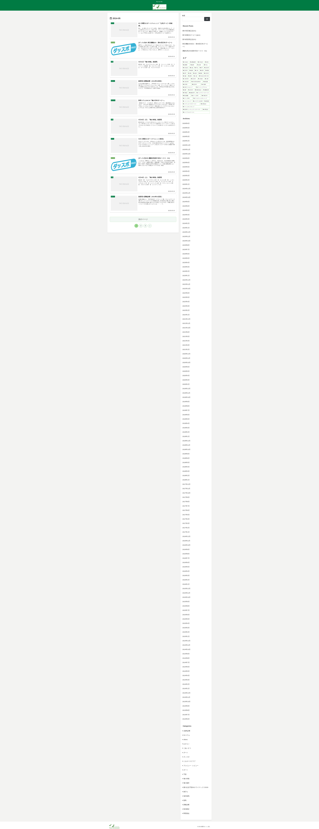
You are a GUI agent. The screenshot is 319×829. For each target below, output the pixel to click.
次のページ (143, 219)
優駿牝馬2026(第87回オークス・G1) (194, 51)
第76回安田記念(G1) (189, 39)
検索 (183, 15)
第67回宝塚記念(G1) (189, 31)
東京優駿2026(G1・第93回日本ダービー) (195, 45)
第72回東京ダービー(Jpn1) (191, 35)
